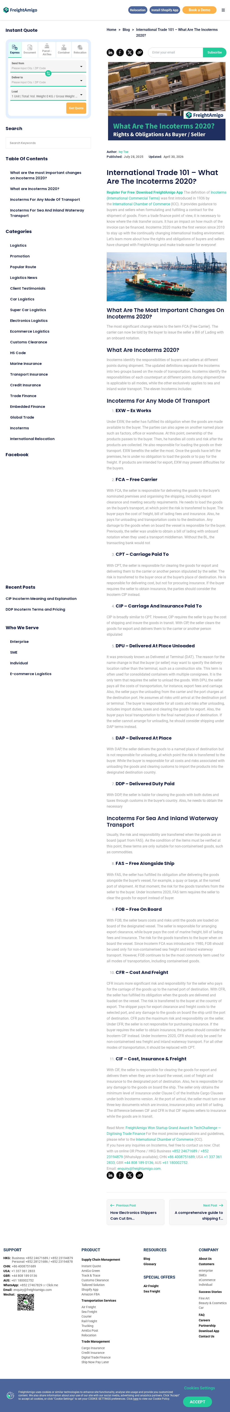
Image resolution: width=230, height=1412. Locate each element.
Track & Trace (91, 1275)
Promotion (20, 256)
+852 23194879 (62, 1258)
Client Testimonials (27, 288)
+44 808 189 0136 (138, 1163)
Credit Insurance (25, 385)
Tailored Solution (93, 1285)
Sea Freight (89, 1312)
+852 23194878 (62, 1261)
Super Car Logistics (28, 309)
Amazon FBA (91, 1294)
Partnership (207, 1325)
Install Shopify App (164, 10)
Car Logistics (22, 299)
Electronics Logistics (29, 320)
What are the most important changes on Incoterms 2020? (45, 175)
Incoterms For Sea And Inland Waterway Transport (47, 213)
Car (201, 1307)
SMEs (203, 1275)
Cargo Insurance (93, 1348)
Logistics (18, 245)
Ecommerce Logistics (29, 331)
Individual (19, 663)
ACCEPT (197, 1401)
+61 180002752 (175, 1163)
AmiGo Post (90, 1330)
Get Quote (76, 108)
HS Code (18, 352)
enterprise (206, 1270)
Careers (204, 1320)
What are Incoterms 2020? (34, 188)
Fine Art (204, 1298)
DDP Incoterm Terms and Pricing (35, 609)
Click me (52, 1285)
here (135, 1398)
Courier (87, 1316)
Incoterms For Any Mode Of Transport (45, 199)
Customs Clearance (28, 342)
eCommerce (207, 1280)
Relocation (138, 10)
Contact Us (206, 1336)
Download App (209, 1331)
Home (111, 30)
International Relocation (32, 438)
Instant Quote (91, 1266)
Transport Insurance (29, 374)
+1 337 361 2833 (23, 1271)
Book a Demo (199, 10)
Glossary (150, 1264)
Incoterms (19, 428)
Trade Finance (23, 395)
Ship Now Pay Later (95, 1362)
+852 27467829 (31, 1285)
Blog (126, 30)
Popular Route (23, 267)
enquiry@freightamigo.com (139, 1168)
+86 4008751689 (181, 1157)
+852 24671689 (184, 1151)
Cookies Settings (199, 1388)
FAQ (202, 1315)
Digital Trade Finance (96, 1357)
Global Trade (22, 417)
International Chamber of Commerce (141, 204)
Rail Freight (89, 1321)
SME (13, 652)
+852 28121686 (37, 1261)
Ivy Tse (123, 152)
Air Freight (89, 1307)
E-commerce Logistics (30, 673)
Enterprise (19, 641)
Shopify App (90, 1289)
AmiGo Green (91, 1271)
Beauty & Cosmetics (213, 1303)
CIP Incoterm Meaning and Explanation (41, 598)
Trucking (87, 1326)
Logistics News (23, 277)
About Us (205, 1258)
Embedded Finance (27, 406)
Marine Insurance (26, 363)
